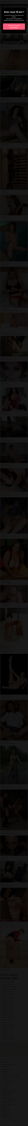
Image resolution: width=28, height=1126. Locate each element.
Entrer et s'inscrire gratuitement (14, 26)
